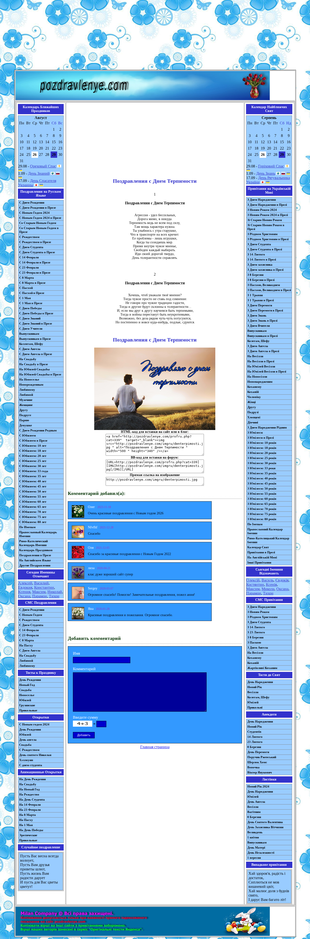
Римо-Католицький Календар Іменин (268, 540)
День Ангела (256, 802)
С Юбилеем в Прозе (33, 440)
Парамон (39, 596)
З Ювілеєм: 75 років (261, 514)
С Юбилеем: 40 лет (32, 481)
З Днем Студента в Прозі (264, 249)
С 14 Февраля (29, 257)
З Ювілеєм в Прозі (260, 437)
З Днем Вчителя (258, 325)
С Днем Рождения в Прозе (37, 207)
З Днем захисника (259, 264)
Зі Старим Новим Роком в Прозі (265, 227)
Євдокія (281, 580)
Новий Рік (254, 687)
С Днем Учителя (30, 328)
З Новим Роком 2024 (262, 210)
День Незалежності (260, 852)
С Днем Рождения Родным (38, 430)
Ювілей (252, 702)
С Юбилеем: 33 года (33, 471)
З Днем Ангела (257, 346)
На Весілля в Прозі (260, 361)
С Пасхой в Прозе (31, 293)
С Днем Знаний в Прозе (35, 323)
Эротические (28, 835)
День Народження (260, 682)
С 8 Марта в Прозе (32, 283)
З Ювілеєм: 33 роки (261, 468)
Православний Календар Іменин (265, 531)
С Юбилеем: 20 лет (32, 456)
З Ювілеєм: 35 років (261, 473)
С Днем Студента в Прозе (37, 252)
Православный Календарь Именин (38, 534)
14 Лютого (255, 737)
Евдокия (25, 587)
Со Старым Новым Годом (37, 223)
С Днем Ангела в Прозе (35, 354)
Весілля (252, 692)
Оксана (24, 596)
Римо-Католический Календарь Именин (33, 543)
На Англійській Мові (262, 557)
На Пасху (26, 645)
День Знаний (39, 173)
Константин (44, 587)
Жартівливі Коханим (262, 668)
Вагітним (254, 812)
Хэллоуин (26, 760)
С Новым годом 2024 (34, 724)
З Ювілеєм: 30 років (261, 463)
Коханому (254, 387)
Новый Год (27, 685)
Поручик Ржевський (261, 757)
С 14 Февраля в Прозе (34, 262)
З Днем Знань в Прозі (262, 320)
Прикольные (28, 710)
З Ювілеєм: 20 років (261, 453)
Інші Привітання (259, 562)
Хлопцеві (253, 417)
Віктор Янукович (259, 772)
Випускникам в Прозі (262, 336)
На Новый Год (29, 789)
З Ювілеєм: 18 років (261, 448)
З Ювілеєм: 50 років (261, 488)
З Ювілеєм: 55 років (261, 493)
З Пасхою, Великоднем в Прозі (269, 290)
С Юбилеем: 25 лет (32, 461)
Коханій (253, 392)
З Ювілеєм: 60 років (261, 499)
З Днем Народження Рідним (267, 427)
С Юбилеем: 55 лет (32, 496)
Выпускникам (29, 333)
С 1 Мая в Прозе (30, 303)
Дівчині (252, 422)
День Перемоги (258, 752)
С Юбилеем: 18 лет (32, 451)
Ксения (24, 592)
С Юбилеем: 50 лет (32, 491)
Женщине (26, 405)
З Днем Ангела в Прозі (263, 351)
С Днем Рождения (31, 202)
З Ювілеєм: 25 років (261, 458)
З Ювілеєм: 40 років (261, 478)
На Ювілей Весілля (261, 366)
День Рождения (30, 680)
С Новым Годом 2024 (34, 213)
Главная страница (155, 747)
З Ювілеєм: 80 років (261, 519)
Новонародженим (259, 381)
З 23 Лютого (256, 632)
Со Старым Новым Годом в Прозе (39, 230)
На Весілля (255, 356)
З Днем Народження (261, 199)
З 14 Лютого (256, 254)
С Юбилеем (27, 435)
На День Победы (31, 830)
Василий (41, 583)
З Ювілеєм (255, 432)
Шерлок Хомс (257, 762)
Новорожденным (31, 384)
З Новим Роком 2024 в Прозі (267, 215)
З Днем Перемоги (259, 305)
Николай (54, 592)
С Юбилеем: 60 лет (32, 501)
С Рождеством (29, 237)
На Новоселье (29, 379)
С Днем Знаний (29, 318)
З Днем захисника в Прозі (265, 269)
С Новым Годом (30, 615)
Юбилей (25, 700)
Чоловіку (254, 397)
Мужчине (25, 400)
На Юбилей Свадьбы (34, 369)
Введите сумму (85, 717)
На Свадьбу (27, 359)
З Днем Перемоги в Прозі (265, 310)
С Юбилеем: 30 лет (32, 466)
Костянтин (255, 584)
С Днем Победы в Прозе (36, 313)
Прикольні (255, 707)
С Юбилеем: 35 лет (32, 476)
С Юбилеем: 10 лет (32, 445)
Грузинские (27, 705)
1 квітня (253, 837)
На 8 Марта (27, 815)
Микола (268, 589)
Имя (76, 653)
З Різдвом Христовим (262, 234)
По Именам (27, 527)
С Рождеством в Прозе (35, 242)
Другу (23, 410)
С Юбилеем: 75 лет (32, 517)
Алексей (25, 583)
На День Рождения (32, 779)
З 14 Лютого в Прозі (261, 259)
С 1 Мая (25, 298)
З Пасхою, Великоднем (263, 285)
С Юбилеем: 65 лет (32, 507)
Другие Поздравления (34, 565)
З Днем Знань (256, 315)
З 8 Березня (255, 275)
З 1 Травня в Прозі (260, 300)
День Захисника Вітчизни (265, 827)
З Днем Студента (259, 244)
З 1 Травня (255, 295)
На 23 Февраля (30, 810)
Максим (39, 592)
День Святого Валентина (265, 822)
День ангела (28, 739)
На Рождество (29, 794)
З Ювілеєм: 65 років (261, 504)
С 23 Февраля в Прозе (34, 272)
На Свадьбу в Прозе (33, 364)
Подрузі (253, 412)
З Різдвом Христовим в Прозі (268, 239)
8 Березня (254, 747)
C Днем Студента (31, 625)
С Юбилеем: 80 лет (32, 522)
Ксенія (271, 584)
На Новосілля (257, 376)
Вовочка (253, 767)
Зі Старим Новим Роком (264, 220)
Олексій (253, 580)
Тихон (54, 596)
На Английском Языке (35, 560)
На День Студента (32, 799)
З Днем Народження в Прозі (267, 205)
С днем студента (30, 765)
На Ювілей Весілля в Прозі (266, 371)
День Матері (256, 847)
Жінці (251, 402)
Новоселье (26, 695)
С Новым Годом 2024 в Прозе (40, 218)
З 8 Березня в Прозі (261, 280)
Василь (267, 580)
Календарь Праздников (36, 550)
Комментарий (84, 669)
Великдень (255, 832)
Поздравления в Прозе (35, 555)
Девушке (25, 425)
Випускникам (257, 331)
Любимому (27, 389)
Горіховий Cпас (271, 166)
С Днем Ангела (29, 349)
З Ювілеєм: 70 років (261, 509)
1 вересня (254, 857)
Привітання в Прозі (261, 552)
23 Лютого (255, 742)
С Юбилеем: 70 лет (32, 512)
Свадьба (25, 690)
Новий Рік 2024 (258, 786)
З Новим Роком (258, 612)
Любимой (26, 395)
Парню (24, 420)
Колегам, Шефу (258, 341)
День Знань (265, 173)
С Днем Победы (30, 308)
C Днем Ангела (29, 650)
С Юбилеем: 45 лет (32, 486)
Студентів (254, 731)
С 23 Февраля (29, 267)
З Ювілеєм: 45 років (261, 483)
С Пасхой (26, 288)
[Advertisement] (155, 36)
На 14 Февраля (30, 804)
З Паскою (254, 642)
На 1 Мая (26, 825)
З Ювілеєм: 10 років (261, 443)
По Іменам (255, 524)
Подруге (25, 415)
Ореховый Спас (43, 166)
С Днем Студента (31, 247)
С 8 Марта (26, 277)
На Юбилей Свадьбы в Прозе (40, 374)
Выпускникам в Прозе (35, 339)
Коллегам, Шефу (31, 344)
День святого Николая (35, 755)
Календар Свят (258, 547)
